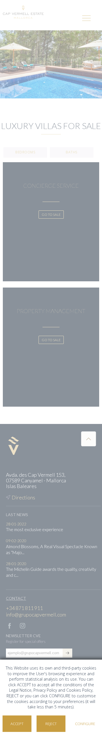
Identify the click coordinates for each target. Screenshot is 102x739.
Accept (17, 723)
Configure (85, 723)
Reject (51, 723)
